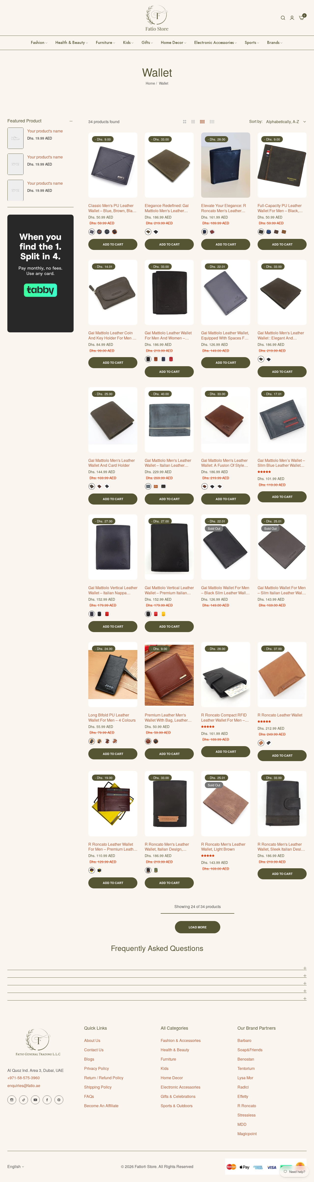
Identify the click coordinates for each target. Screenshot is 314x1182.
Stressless (246, 1115)
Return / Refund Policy (103, 1077)
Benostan (245, 1059)
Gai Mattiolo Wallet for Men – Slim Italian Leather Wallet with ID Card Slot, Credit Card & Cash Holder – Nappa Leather (282, 590)
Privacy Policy (96, 1068)
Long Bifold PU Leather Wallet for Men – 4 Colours (112, 718)
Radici (243, 1087)
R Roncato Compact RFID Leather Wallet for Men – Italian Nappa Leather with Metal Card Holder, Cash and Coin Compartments (224, 718)
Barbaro (244, 1040)
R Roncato (246, 1105)
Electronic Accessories (180, 1087)
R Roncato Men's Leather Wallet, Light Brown (223, 847)
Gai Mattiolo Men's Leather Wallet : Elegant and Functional (281, 335)
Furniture (168, 1059)
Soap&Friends (249, 1049)
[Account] (292, 17)
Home (150, 83)
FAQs (89, 1096)
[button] (131, 141)
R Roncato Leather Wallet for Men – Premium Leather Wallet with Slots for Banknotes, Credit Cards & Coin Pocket (112, 847)
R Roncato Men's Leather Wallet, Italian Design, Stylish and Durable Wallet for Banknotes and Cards (168, 847)
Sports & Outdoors (177, 1105)
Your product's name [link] (45, 131)
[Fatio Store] (157, 18)
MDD (242, 1124)
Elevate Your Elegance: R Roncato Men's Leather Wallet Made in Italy (223, 208)
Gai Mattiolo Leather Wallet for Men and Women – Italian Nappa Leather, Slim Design (168, 335)
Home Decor (172, 1077)
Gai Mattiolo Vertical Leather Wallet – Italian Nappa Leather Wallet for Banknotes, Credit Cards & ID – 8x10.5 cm (112, 590)
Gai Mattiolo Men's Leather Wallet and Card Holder (111, 463)
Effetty (242, 1096)
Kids (165, 1068)
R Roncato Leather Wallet (280, 715)
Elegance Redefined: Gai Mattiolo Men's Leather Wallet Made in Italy (167, 208)
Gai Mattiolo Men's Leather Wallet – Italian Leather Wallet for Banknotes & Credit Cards (168, 463)
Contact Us (94, 1049)
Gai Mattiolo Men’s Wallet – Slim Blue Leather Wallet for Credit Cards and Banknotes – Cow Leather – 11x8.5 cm (282, 463)
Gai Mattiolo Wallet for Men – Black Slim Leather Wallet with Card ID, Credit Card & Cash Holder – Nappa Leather (225, 590)
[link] (275, 43)
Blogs (89, 1059)
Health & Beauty (175, 1049)
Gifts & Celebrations (178, 1096)
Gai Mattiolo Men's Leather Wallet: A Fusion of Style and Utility (224, 463)
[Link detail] (11, 1099)
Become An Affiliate (101, 1105)
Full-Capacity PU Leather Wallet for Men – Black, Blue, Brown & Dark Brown (281, 208)
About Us (92, 1040)
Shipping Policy (98, 1087)
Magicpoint (247, 1133)
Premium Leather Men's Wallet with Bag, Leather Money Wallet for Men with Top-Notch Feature (169, 718)
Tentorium (246, 1068)
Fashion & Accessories (181, 1040)
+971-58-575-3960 (23, 1077)
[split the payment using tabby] (40, 273)
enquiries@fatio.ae (23, 1085)
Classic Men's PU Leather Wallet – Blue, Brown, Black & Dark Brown (112, 208)
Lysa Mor (245, 1077)
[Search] (283, 17)
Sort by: (255, 121)
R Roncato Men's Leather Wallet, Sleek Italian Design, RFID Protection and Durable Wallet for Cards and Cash (282, 847)
